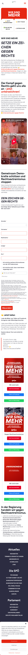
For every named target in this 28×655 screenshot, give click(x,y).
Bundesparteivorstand (14, 583)
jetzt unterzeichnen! (10, 90)
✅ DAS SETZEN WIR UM (8, 28)
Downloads (14, 562)
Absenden (7, 308)
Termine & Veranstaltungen (14, 556)
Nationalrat (14, 607)
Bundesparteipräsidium (14, 580)
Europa (14, 594)
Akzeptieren (14, 641)
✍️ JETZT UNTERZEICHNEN (7, 21)
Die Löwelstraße (14, 586)
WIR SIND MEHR (6, 189)
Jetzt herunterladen (14, 388)
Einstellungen (14, 649)
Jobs (14, 564)
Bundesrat (14, 610)
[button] (26, 623)
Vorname (4, 229)
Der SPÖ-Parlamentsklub (14, 615)
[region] (14, 20)
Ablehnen (14, 645)
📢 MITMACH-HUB (20, 28)
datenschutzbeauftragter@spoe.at (7, 301)
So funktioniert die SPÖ (14, 578)
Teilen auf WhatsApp (14, 400)
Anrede (4, 221)
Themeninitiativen (14, 588)
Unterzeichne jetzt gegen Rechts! (13, 113)
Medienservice (14, 559)
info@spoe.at (6, 299)
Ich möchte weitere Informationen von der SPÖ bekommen (13, 263)
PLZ (2, 254)
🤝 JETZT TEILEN (20, 21)
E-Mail (3, 246)
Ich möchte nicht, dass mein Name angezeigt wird (13, 268)
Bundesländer (14, 591)
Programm (14, 575)
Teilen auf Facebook (14, 394)
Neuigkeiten (14, 553)
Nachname (5, 237)
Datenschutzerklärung (5, 303)
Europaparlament (14, 612)
